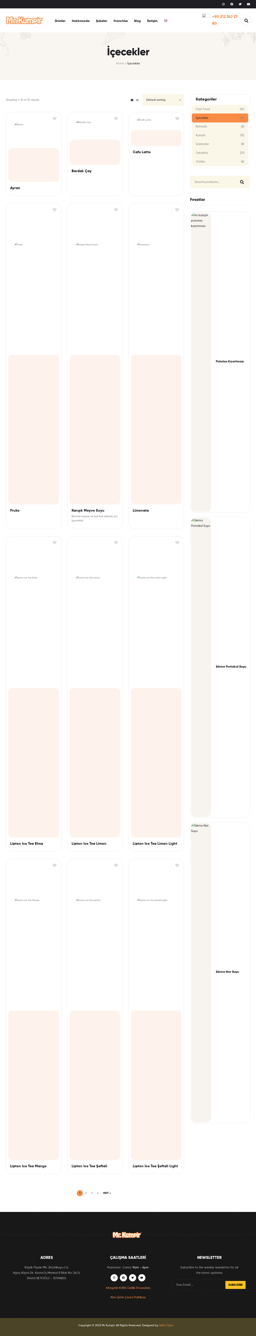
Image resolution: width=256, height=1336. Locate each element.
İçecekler (202, 117)
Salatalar (202, 144)
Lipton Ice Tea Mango (28, 1166)
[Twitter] (240, 4)
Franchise (121, 21)
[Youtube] (248, 4)
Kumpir (200, 135)
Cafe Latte (142, 152)
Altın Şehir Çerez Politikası (128, 1297)
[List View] (137, 100)
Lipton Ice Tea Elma (26, 844)
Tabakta (202, 152)
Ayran (15, 188)
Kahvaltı (201, 126)
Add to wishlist (54, 118)
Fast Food (203, 109)
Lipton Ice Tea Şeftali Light (155, 1166)
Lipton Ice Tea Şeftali (89, 1166)
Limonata (141, 510)
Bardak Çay (82, 171)
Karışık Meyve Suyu (88, 510)
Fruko (15, 510)
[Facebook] (232, 4)
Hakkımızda (81, 21)
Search (241, 182)
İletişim (152, 21)
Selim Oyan (166, 1325)
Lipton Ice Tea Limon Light (155, 844)
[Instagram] (223, 4)
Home (120, 63)
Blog (137, 21)
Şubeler (101, 21)
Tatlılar (200, 161)
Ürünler (60, 21)
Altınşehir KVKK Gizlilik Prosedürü (128, 1288)
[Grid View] (132, 100)
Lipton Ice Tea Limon (89, 844)
